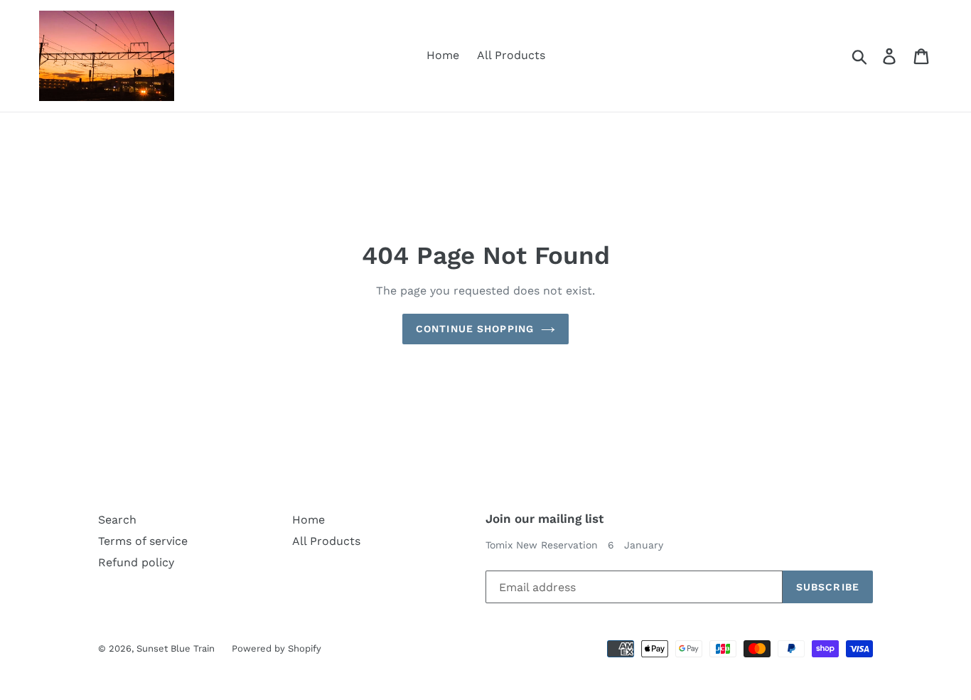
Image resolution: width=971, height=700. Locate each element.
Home (443, 55)
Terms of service (143, 541)
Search (117, 519)
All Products (511, 55)
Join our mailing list (544, 518)
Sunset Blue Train (177, 648)
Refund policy (136, 562)
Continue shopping (475, 328)
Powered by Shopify (276, 648)
